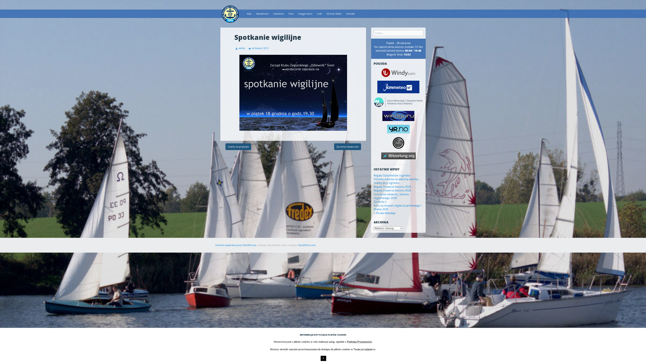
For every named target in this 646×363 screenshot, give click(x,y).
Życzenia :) (380, 202)
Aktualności (262, 13)
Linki (319, 13)
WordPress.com (307, 245)
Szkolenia (278, 13)
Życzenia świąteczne (347, 146)
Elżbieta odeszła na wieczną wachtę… (397, 179)
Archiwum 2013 (260, 48)
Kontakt (350, 13)
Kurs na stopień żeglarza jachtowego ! (398, 205)
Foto (291, 13)
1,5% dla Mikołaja (384, 213)
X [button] (323, 358)
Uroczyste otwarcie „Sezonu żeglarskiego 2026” (391, 196)
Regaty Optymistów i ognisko (392, 175)
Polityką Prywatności (359, 341)
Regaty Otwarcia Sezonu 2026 (392, 187)
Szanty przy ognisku (386, 183)
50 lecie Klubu (334, 13)
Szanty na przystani (238, 146)
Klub (249, 13)
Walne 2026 (381, 209)
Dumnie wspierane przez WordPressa (235, 245)
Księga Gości (305, 13)
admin (242, 48)
